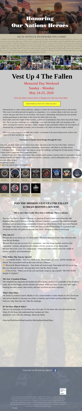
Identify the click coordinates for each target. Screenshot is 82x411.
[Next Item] (79, 62)
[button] (4, 175)
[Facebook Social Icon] (54, 370)
